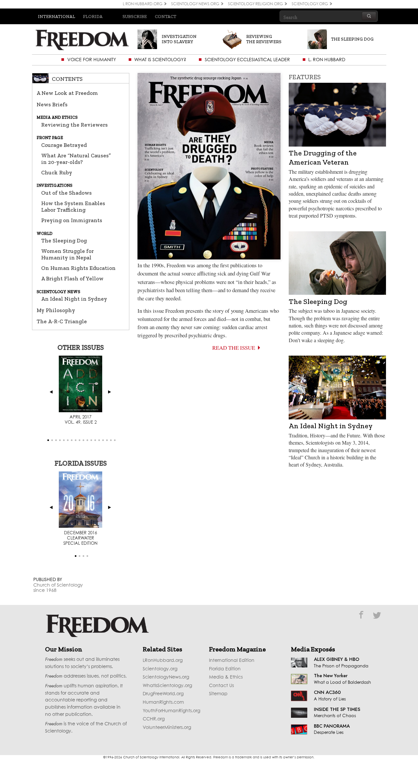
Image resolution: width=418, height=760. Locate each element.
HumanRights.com (163, 702)
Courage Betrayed (64, 145)
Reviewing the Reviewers (74, 124)
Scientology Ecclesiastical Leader (247, 60)
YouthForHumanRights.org (171, 711)
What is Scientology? (160, 60)
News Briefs (52, 104)
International (56, 16)
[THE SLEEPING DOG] (341, 45)
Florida (93, 16)
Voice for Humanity (91, 60)
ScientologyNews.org (166, 677)
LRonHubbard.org (163, 660)
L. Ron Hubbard (326, 60)
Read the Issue (233, 347)
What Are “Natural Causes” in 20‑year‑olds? (76, 158)
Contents (67, 78)
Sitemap (218, 694)
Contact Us (221, 685)
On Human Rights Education (78, 268)
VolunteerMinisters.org (167, 727)
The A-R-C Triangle (62, 321)
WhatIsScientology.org (167, 685)
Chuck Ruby (56, 172)
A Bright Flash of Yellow (72, 278)
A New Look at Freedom (67, 93)
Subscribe (134, 16)
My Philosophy (56, 310)
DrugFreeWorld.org (163, 694)
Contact (165, 16)
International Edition (231, 660)
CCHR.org (154, 719)
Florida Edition (225, 669)
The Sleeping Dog (64, 240)
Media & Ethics (226, 677)
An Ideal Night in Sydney (74, 298)
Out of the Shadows (66, 192)
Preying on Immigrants (71, 220)
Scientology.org (160, 669)
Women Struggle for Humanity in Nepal (67, 254)
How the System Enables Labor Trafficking (73, 206)
